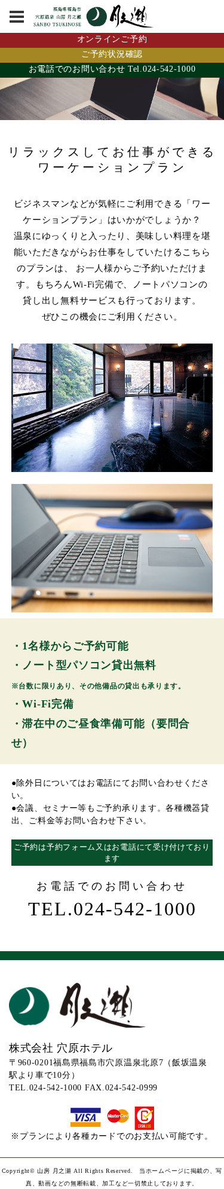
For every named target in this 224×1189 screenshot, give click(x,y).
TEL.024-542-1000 (112, 909)
